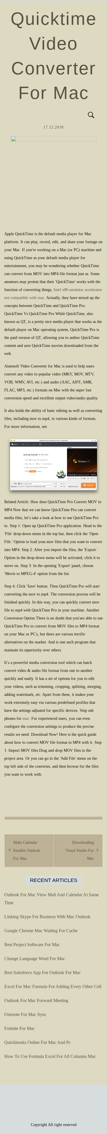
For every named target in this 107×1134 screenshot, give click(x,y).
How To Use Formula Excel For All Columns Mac (50, 1056)
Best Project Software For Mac (32, 944)
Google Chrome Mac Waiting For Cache (41, 930)
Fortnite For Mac (19, 1028)
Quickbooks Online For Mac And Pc (37, 1042)
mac (26, 718)
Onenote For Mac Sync (25, 1014)
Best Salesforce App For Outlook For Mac (42, 972)
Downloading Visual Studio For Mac (79, 850)
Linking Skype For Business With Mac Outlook (47, 916)
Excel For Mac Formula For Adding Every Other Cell (52, 986)
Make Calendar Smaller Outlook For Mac (26, 850)
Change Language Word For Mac (34, 958)
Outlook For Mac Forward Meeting (36, 1000)
